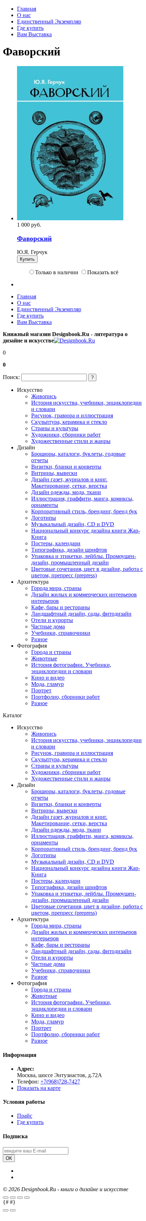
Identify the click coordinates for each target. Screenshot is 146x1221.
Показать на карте (39, 1088)
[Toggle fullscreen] (20, 1197)
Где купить (30, 28)
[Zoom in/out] (27, 1197)
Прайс (24, 1116)
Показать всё (102, 272)
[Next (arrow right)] (13, 1210)
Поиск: (11, 377)
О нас (24, 15)
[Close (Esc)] (6, 1197)
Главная (26, 9)
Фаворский (34, 238)
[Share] (13, 1197)
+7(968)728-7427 (60, 1082)
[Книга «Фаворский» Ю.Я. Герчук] (70, 218)
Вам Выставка (34, 34)
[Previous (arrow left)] (6, 1210)
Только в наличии (56, 272)
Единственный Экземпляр (49, 21)
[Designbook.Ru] (74, 340)
